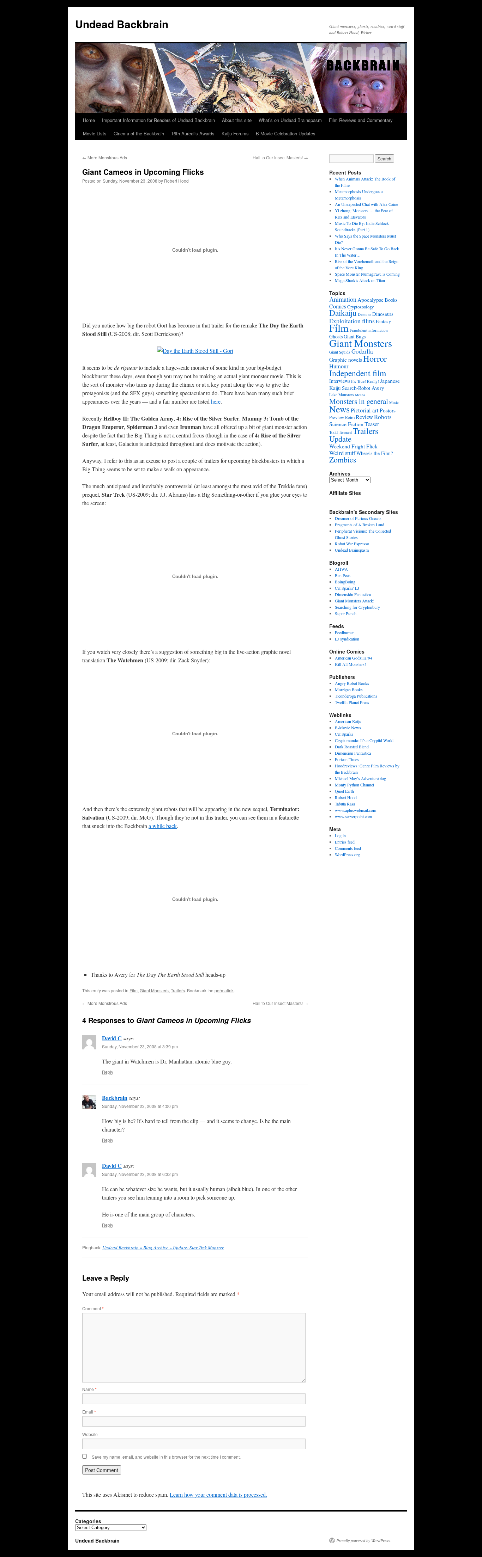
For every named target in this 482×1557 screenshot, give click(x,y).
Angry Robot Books (352, 683)
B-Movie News (348, 727)
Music (394, 402)
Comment (93, 1308)
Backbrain (114, 1097)
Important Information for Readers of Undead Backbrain (158, 120)
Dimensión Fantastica (353, 594)
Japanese (390, 380)
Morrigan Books (349, 689)
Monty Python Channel (354, 784)
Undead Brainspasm (352, 550)
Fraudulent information (369, 330)
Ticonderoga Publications (356, 696)
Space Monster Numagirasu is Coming (367, 274)
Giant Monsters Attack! (354, 600)
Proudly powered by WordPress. (363, 1540)
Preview (336, 418)
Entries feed (345, 842)
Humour (338, 366)
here (216, 401)
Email (89, 1412)
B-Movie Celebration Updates (285, 133)
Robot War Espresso (352, 543)
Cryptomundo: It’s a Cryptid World (364, 740)
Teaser (371, 424)
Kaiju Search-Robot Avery (356, 387)
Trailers (178, 990)
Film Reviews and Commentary (361, 120)
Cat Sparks (344, 734)
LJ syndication (347, 639)
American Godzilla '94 (353, 658)
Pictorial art (365, 410)
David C (112, 1038)
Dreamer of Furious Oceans (358, 518)
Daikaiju (343, 312)
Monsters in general (358, 401)
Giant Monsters (154, 990)
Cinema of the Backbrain (139, 133)
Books (391, 299)
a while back (163, 825)
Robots (383, 417)
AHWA (341, 569)
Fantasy (383, 321)
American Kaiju (348, 721)
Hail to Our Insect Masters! (280, 157)
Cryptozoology (360, 307)
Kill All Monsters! (350, 664)
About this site (237, 120)
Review (364, 417)
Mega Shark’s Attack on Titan (360, 280)
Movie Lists (95, 133)
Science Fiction (346, 424)
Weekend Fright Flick (353, 446)
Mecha (360, 394)
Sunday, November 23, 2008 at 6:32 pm (140, 1174)
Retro (350, 417)
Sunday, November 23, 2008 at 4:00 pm (140, 1106)
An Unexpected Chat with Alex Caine (366, 204)
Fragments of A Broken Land (359, 524)
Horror (375, 358)
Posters (388, 410)
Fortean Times (347, 759)
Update (340, 438)
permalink (224, 990)
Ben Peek (343, 575)
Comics (337, 306)
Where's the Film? (374, 453)
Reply (107, 1072)
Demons (364, 314)
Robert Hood (176, 181)
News (339, 409)
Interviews (339, 381)
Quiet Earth (344, 791)
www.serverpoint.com (353, 816)
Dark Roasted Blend (352, 746)
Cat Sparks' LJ (347, 588)
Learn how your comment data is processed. (218, 1494)
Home (89, 120)
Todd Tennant (340, 432)
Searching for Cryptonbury (357, 607)
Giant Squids (339, 352)
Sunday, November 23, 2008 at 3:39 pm (140, 1046)
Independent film (357, 373)
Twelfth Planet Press (352, 702)
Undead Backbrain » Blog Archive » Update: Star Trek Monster (163, 1247)
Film (133, 990)
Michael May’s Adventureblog (360, 778)
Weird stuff (342, 453)
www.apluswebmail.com (355, 810)
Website (90, 1434)
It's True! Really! (365, 381)
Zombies (342, 459)
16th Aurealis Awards (193, 133)
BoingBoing (345, 581)
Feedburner (344, 632)
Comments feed (348, 848)
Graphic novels (345, 359)
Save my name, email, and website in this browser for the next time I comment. (166, 1457)
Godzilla (362, 351)
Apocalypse (370, 299)
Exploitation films (352, 321)
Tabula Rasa (345, 804)
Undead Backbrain (121, 23)
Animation (342, 299)
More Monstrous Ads (104, 157)
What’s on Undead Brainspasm (290, 120)
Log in (340, 835)
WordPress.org (347, 854)
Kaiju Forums (235, 133)
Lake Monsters (341, 394)
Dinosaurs (382, 313)
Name (89, 1389)
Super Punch (345, 613)
